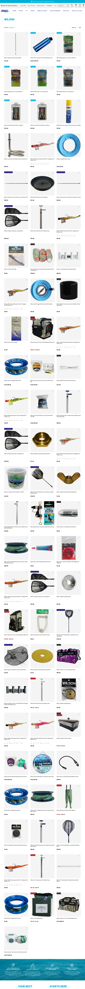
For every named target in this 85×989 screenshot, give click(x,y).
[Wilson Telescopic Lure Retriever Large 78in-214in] (16, 183)
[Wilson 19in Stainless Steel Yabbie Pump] (42, 217)
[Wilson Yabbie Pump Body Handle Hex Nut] (42, 440)
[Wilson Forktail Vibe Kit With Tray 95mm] (16, 112)
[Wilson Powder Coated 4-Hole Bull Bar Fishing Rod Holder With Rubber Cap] (16, 690)
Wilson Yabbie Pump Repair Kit (64, 703)
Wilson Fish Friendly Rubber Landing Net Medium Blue (68, 845)
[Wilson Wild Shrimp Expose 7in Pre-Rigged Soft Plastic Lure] (16, 402)
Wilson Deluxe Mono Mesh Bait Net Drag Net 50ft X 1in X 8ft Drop (42, 269)
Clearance (49, 5)
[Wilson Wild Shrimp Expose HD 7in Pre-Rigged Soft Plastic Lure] (16, 866)
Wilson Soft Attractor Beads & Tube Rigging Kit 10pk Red (68, 562)
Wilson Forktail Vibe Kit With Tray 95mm (13, 125)
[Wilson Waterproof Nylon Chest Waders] (69, 797)
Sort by (6, 27)
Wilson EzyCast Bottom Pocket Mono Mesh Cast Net (41, 381)
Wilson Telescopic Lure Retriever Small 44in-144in (69, 197)
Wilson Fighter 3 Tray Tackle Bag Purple (66, 669)
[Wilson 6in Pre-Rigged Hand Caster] (16, 905)
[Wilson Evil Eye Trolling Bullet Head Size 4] (69, 513)
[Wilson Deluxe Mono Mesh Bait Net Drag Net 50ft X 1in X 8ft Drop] (42, 255)
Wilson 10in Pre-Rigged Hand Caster (12, 380)
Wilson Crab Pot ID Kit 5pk (10, 269)
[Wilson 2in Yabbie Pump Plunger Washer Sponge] (16, 831)
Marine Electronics (42, 10)
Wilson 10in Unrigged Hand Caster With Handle (41, 304)
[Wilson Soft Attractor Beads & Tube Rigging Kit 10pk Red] (69, 548)
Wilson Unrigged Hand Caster (63, 159)
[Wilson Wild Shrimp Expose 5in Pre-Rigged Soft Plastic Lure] (16, 725)
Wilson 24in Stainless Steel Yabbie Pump (40, 880)
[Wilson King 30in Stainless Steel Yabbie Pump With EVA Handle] (42, 831)
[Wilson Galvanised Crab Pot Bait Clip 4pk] (42, 621)
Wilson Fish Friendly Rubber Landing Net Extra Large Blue (67, 635)
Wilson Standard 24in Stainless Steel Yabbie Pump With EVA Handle (69, 416)
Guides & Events (41, 5)
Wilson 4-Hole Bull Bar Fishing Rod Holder (66, 269)
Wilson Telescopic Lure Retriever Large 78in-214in (16, 197)
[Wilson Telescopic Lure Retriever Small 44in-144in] (69, 183)
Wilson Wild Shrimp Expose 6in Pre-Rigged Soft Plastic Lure (68, 231)
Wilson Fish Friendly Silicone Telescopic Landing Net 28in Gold (41, 492)
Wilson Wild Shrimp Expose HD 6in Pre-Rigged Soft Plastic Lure (42, 159)
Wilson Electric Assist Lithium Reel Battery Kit (41, 57)
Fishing (14, 10)
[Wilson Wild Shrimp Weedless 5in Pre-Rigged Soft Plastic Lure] (69, 440)
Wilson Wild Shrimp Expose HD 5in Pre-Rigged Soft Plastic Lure (16, 597)
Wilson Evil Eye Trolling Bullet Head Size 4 (66, 526)
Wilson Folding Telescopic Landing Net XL (14, 453)
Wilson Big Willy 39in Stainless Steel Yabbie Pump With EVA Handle (16, 527)
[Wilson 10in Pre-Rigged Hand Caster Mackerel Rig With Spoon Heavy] (16, 548)
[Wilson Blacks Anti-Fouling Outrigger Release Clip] (42, 513)
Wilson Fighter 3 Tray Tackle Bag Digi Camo (67, 918)
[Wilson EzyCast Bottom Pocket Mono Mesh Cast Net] (42, 367)
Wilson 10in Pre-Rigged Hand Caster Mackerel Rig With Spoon (42, 811)
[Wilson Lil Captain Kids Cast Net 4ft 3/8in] (16, 478)
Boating (21, 10)
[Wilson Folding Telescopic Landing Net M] (42, 583)
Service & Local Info (77, 10)
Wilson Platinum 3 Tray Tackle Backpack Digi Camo (16, 634)
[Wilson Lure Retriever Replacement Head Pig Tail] (16, 145)
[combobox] (63, 5)
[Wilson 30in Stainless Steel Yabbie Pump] (42, 690)
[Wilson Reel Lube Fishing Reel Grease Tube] (42, 548)
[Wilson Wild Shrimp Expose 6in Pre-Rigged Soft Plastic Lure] (69, 217)
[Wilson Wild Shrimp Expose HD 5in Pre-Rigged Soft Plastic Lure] (16, 583)
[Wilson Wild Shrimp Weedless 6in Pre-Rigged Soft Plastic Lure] (69, 329)
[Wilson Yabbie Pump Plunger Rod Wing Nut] (69, 478)
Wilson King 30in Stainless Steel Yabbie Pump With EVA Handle (42, 845)
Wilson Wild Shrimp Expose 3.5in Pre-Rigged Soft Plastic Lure (42, 739)
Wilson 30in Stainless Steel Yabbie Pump (40, 703)
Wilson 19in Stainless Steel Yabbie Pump (39, 230)
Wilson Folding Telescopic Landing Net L (13, 230)
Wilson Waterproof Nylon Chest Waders (66, 810)
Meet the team (31, 5)
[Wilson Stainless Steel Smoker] (69, 725)
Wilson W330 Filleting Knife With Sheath (66, 380)
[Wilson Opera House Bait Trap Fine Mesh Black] (16, 656)
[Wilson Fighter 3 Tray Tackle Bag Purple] (69, 656)
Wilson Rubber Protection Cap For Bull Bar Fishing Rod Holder (68, 304)
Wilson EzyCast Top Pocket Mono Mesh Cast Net (15, 952)
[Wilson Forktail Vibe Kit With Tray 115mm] (42, 112)
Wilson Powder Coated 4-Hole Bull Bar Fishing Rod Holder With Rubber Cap (16, 704)
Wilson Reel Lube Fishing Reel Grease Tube (40, 561)
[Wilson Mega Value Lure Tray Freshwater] (69, 44)
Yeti (27, 10)
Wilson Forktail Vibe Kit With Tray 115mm (40, 125)
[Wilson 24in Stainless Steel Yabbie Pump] (42, 866)
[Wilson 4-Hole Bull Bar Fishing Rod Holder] (69, 255)
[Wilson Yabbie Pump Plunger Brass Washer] (42, 656)
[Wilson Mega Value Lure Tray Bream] (69, 78)
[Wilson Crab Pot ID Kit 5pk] (16, 255)
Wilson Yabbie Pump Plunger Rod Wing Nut (66, 492)
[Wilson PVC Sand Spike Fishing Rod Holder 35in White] (69, 866)
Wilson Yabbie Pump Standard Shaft (12, 57)
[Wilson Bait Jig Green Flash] (16, 329)
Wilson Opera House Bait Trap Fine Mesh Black (15, 669)
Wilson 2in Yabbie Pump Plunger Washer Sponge (15, 845)
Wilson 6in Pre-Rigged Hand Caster (12, 918)
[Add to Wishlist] (26, 33)
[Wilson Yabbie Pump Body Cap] (69, 583)
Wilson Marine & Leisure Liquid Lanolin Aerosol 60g (69, 125)
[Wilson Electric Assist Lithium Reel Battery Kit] (42, 44)
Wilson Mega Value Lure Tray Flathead (13, 91)
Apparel (32, 10)
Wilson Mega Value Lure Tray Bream (65, 91)
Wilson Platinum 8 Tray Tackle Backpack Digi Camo (42, 342)
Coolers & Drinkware (55, 10)
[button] (83, 6)
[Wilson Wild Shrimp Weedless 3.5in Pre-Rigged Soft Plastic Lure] (16, 290)
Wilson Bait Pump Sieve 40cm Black (38, 197)
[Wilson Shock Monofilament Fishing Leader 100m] (42, 763)
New (55, 5)
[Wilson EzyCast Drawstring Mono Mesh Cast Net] (16, 763)
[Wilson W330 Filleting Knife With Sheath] (69, 367)
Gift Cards (23, 5)
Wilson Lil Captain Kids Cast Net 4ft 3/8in (14, 492)
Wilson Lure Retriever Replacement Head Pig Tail (15, 159)
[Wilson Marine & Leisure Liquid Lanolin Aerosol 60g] (69, 112)
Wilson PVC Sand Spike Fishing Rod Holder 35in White (68, 880)
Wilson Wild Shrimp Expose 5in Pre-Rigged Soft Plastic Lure (15, 739)
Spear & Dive (66, 10)
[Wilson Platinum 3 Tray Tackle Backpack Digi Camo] (16, 621)
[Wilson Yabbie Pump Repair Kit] (69, 690)
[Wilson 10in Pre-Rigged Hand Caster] (16, 367)
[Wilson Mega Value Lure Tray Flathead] (16, 78)
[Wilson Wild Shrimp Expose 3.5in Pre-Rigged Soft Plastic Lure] (42, 725)
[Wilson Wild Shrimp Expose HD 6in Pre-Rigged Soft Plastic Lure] (42, 145)
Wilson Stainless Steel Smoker (64, 738)
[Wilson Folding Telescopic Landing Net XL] (16, 440)
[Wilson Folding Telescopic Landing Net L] (16, 217)
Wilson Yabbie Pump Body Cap (64, 596)
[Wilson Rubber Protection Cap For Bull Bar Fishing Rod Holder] (69, 290)
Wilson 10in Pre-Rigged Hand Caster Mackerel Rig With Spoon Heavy (15, 562)
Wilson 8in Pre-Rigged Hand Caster (12, 810)
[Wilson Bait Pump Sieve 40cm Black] (42, 183)
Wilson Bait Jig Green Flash (10, 342)
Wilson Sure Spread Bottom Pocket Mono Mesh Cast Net (41, 416)
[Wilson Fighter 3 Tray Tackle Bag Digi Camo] (69, 905)
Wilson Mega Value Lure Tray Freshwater (66, 57)
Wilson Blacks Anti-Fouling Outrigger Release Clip (42, 526)
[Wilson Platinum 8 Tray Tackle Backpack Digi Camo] (42, 329)
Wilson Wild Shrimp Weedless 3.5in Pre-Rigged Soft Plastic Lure (15, 304)
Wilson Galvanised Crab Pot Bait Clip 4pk (40, 634)
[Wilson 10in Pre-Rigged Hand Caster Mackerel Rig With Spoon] (42, 797)
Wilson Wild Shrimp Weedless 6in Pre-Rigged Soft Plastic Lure (68, 343)
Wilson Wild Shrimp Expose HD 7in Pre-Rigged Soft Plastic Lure (16, 880)
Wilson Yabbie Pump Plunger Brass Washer (40, 669)
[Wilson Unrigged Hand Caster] (69, 145)
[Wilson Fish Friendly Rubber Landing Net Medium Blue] (69, 831)
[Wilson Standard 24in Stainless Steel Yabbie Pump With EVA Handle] (69, 402)
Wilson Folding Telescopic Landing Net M (40, 596)
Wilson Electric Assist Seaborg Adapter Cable (67, 776)
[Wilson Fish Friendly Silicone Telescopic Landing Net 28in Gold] (42, 478)
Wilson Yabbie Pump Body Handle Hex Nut (40, 453)
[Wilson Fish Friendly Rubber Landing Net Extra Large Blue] (69, 621)
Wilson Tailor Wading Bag (36, 918)
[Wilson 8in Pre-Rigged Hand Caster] (16, 797)
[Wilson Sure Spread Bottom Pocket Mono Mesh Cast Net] (42, 402)
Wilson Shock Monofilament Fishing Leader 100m (42, 776)
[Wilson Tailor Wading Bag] (42, 905)
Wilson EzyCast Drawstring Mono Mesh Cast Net (15, 776)
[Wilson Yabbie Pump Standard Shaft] (16, 44)
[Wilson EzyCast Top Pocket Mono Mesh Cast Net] (16, 938)
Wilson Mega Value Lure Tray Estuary (39, 91)
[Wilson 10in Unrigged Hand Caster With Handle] (42, 290)
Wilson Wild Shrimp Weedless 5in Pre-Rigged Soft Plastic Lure (68, 454)
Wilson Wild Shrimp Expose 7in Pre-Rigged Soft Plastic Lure (15, 416)
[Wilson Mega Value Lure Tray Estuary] (42, 78)
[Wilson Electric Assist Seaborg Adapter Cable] (69, 763)
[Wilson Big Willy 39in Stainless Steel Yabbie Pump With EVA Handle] (16, 513)
